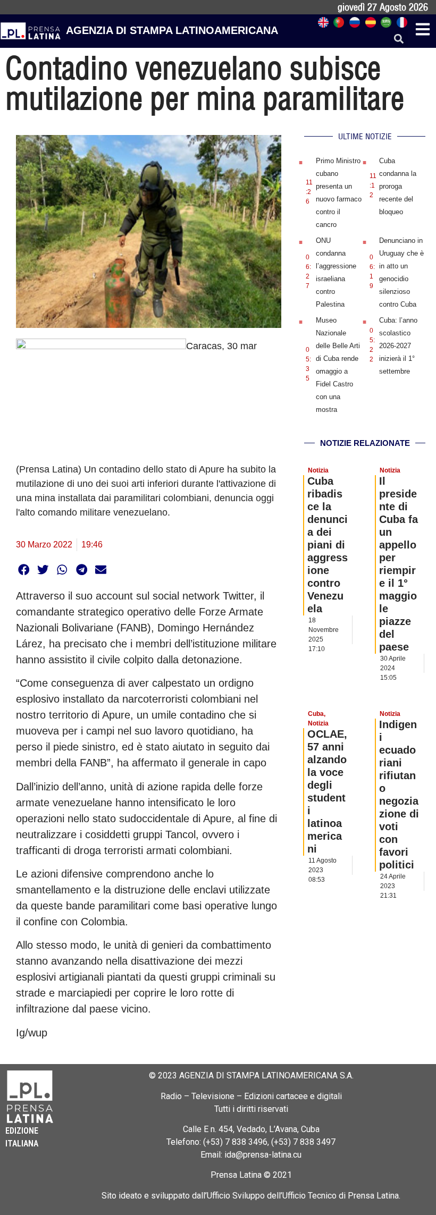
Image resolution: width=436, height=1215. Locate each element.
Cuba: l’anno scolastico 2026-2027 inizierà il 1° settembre (398, 345)
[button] (399, 39)
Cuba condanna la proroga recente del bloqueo (397, 186)
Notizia (318, 470)
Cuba (316, 714)
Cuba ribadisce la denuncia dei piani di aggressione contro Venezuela (327, 544)
